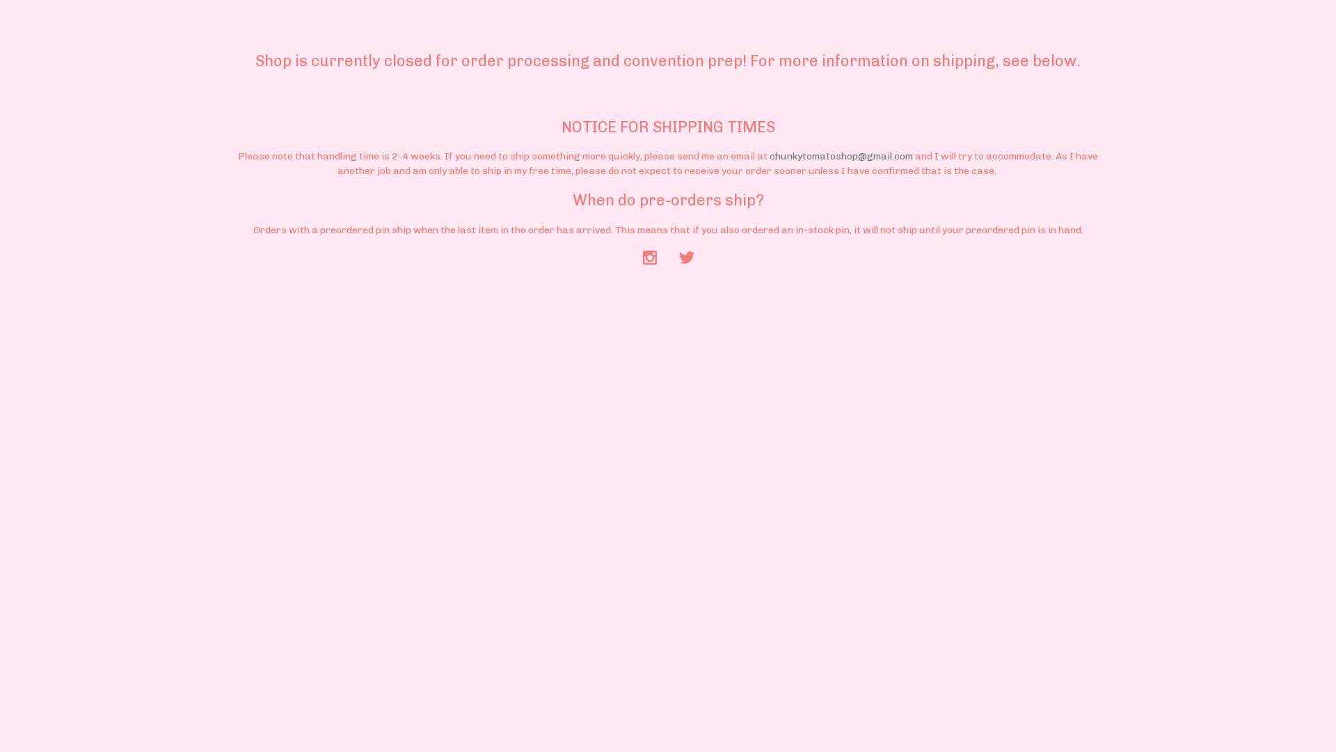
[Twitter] (686, 258)
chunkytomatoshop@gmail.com (841, 156)
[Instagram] (650, 258)
